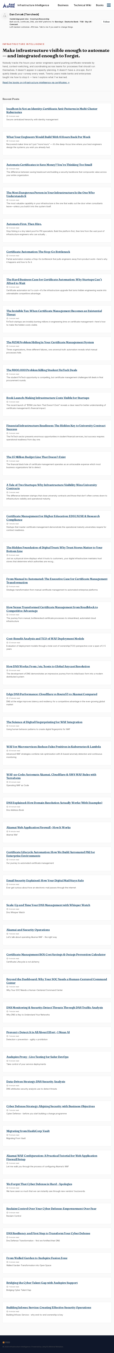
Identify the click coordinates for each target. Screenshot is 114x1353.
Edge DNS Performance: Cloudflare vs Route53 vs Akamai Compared (51, 694)
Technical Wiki (82, 5)
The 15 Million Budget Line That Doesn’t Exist (36, 457)
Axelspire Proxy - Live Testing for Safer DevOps (37, 1056)
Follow (106, 22)
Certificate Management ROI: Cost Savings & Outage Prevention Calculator (56, 954)
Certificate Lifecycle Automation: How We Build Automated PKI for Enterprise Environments (50, 853)
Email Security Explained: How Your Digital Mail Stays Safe (45, 880)
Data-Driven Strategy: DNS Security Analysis (35, 1081)
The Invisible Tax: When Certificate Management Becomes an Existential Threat (54, 312)
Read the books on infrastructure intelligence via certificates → (36, 82)
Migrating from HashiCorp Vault (28, 1131)
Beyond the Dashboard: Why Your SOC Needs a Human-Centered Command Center (56, 981)
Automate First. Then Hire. (24, 224)
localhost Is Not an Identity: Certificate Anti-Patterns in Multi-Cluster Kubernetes (51, 110)
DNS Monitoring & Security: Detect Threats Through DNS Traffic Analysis (54, 1007)
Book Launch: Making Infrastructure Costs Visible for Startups (47, 397)
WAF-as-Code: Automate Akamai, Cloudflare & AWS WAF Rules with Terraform (51, 776)
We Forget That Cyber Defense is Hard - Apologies (39, 1184)
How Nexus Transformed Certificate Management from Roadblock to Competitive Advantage (52, 609)
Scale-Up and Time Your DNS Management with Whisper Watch (48, 905)
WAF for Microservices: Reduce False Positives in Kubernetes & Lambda (53, 746)
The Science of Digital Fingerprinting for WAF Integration (44, 722)
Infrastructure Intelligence (33, 5)
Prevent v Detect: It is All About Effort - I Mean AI (38, 1032)
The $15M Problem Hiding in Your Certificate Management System (50, 342)
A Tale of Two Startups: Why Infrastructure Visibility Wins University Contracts (51, 486)
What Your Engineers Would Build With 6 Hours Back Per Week (48, 137)
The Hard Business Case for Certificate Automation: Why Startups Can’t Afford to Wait (54, 281)
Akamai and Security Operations (28, 929)
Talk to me (43, 27)
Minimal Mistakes (56, 1347)
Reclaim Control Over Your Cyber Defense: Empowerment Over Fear (51, 1208)
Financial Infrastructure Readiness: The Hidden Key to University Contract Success (56, 427)
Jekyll (44, 1347)
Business (63, 5)
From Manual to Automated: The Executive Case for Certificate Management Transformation (56, 580)
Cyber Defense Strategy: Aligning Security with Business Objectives (50, 1106)
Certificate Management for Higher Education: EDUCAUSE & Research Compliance (53, 517)
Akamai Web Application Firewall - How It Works (38, 827)
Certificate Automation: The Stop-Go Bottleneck (38, 251)
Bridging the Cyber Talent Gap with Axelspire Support (42, 1282)
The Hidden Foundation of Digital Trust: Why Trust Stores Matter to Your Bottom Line (54, 549)
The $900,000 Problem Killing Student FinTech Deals (41, 370)
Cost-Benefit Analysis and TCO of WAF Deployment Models (45, 638)
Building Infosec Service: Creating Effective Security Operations (48, 1307)
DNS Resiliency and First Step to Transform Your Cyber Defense (48, 1233)
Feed (7, 1342)
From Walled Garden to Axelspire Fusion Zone (36, 1258)
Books (100, 5)
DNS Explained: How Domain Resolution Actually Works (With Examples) (54, 802)
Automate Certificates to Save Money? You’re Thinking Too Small (49, 164)
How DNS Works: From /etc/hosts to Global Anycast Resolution (48, 666)
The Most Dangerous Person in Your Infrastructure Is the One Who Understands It (50, 194)
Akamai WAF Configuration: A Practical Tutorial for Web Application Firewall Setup (51, 1157)
